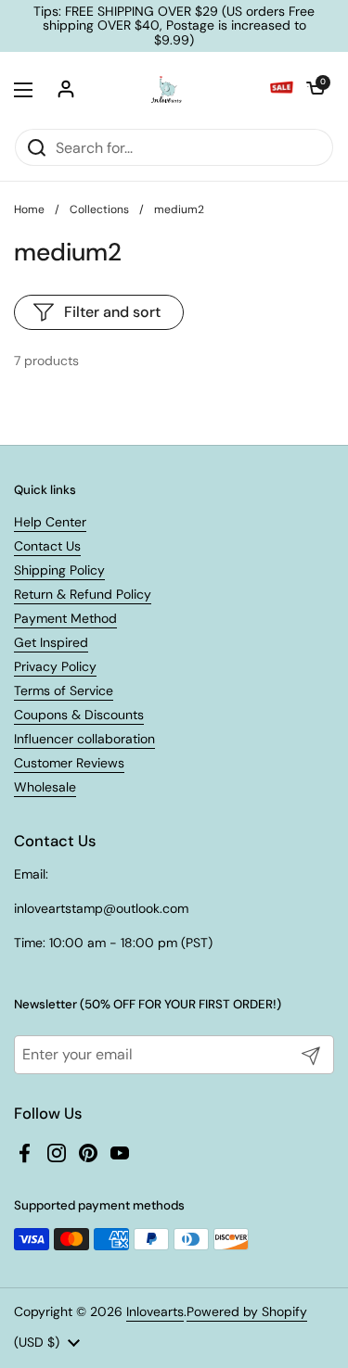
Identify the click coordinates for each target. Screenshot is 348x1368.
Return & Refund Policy (82, 594)
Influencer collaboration (84, 738)
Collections (99, 209)
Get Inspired (51, 642)
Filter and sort (112, 312)
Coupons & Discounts (79, 714)
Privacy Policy (55, 666)
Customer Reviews (69, 762)
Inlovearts (155, 1311)
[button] (315, 89)
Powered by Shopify (247, 1311)
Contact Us (47, 546)
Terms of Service (63, 690)
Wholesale (45, 787)
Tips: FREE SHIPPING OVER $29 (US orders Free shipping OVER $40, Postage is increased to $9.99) (174, 26)
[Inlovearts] (166, 89)
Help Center (50, 521)
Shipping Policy (59, 570)
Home (29, 209)
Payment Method (65, 618)
